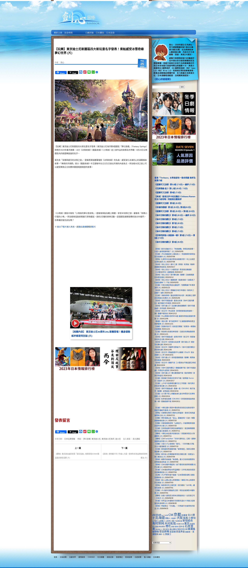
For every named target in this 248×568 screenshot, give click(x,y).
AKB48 (156, 515)
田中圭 (181, 526)
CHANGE (91, 557)
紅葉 (185, 529)
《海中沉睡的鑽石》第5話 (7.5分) (168, 227)
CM (170, 515)
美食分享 (120, 31)
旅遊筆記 (119, 557)
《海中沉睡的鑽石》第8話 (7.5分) (168, 219)
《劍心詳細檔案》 (162, 79)
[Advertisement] (123, 190)
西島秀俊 (180, 532)
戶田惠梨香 (178, 521)
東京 (186, 523)
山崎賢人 (161, 521)
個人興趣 (147, 557)
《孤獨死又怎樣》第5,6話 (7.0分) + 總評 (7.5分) (174, 184)
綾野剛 (155, 531)
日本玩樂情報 (69, 438)
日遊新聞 (138, 557)
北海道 (160, 518)
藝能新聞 (68, 31)
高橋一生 (161, 534)
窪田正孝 (180, 529)
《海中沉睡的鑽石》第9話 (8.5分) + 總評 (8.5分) (175, 215)
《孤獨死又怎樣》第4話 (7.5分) (167, 192)
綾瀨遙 (191, 529)
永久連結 (136, 438)
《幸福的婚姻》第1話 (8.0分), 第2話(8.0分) (172, 207)
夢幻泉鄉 (87, 438)
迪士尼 (118, 438)
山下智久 (155, 521)
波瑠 (172, 526)
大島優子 (173, 518)
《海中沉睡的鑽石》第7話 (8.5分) (168, 223)
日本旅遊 (110, 31)
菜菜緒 (172, 532)
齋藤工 (168, 534)
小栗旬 (192, 518)
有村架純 (158, 523)
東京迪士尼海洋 (108, 438)
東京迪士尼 (96, 438)
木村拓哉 (170, 523)
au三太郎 (165, 515)
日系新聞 (63, 557)
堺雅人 (167, 518)
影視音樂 (128, 557)
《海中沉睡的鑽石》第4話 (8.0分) (168, 242)
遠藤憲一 (188, 532)
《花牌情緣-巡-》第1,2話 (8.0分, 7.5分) (171, 188)
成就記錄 (110, 557)
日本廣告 (99, 31)
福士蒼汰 (166, 529)
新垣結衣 (188, 520)
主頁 (58, 31)
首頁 (55, 557)
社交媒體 (100, 557)
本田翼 (178, 524)
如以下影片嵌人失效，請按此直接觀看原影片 (76, 227)
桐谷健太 (162, 527)
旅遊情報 (78, 31)
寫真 (185, 518)
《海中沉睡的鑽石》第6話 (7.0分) (168, 231)
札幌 (182, 524)
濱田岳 (176, 526)
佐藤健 (184, 515)
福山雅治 (173, 529)
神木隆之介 (159, 529)
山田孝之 (168, 521)
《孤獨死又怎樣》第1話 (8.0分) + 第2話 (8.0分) (174, 211)
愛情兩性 (81, 557)
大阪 (180, 518)
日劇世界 (89, 31)
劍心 (62, 62)
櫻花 (168, 526)
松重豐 (156, 526)
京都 (177, 514)
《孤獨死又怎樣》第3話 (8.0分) (167, 203)
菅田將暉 (164, 531)
